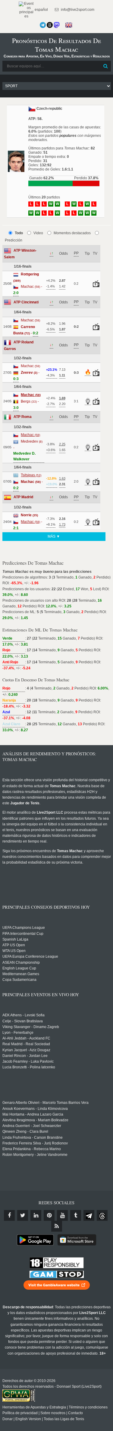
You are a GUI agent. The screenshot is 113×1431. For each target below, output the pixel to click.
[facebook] (9, 1215)
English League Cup (19, 968)
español (41, 10)
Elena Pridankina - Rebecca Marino (31, 1149)
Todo (19, 233)
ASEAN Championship (21, 962)
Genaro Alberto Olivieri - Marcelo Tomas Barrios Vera (45, 1103)
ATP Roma (23, 417)
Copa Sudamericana (19, 980)
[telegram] (88, 1215)
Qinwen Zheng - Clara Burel (25, 1131)
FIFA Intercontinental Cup (22, 934)
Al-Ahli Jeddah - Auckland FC (26, 1038)
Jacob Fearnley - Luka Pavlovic (28, 1061)
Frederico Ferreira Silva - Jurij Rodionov (35, 1143)
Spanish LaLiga (15, 939)
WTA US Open (14, 951)
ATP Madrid (23, 497)
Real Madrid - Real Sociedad (26, 1044)
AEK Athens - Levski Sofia (23, 1015)
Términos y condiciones (88, 1407)
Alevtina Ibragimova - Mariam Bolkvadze (35, 1120)
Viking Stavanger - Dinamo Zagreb (30, 1027)
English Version (28, 1419)
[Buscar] (106, 66)
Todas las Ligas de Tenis (64, 1419)
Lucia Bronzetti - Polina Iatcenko (28, 1067)
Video (38, 233)
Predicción (13, 240)
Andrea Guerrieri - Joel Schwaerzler (31, 1126)
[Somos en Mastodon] (57, 25)
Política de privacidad (20, 1413)
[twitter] (22, 1215)
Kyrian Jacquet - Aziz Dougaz (26, 1050)
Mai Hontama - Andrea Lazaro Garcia (32, 1114)
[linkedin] (35, 1215)
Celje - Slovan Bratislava (22, 1021)
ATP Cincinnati (26, 302)
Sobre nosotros (52, 1413)
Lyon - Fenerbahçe (17, 1032)
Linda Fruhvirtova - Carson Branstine (32, 1137)
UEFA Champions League (23, 928)
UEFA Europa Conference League (30, 956)
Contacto (75, 1413)
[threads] (102, 1215)
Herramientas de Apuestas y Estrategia (34, 1407)
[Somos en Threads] (50, 25)
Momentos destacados (72, 233)
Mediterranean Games (20, 974)
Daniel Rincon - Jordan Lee (25, 1056)
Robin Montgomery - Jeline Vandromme (34, 1155)
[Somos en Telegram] (43, 25)
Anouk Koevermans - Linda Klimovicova (35, 1109)
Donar (7, 1419)
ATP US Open (13, 945)
